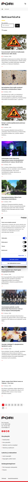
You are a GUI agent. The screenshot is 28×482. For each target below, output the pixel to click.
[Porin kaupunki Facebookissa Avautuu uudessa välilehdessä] (2, 431)
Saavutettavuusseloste (13, 478)
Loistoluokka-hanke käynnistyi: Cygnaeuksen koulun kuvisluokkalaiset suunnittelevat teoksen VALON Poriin (13, 160)
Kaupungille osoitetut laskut (9, 458)
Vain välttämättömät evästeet (14, 263)
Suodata (5, 30)
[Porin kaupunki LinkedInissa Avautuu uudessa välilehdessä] (8, 431)
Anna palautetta (6, 442)
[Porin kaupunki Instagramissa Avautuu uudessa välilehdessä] (4, 431)
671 (3, 408)
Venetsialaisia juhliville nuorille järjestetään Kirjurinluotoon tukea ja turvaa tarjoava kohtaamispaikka (12, 308)
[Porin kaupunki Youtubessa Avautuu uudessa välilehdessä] (6, 431)
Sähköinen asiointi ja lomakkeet (9, 445)
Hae (17, 25)
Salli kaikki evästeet (14, 259)
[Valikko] (25, 4)
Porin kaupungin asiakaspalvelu (9, 467)
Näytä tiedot (21, 255)
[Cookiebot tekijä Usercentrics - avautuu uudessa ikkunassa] (21, 218)
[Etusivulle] (7, 3)
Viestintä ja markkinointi (8, 447)
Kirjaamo (4, 470)
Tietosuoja (4, 478)
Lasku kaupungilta (6, 456)
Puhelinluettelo (6, 439)
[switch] (25, 242)
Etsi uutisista (5, 23)
